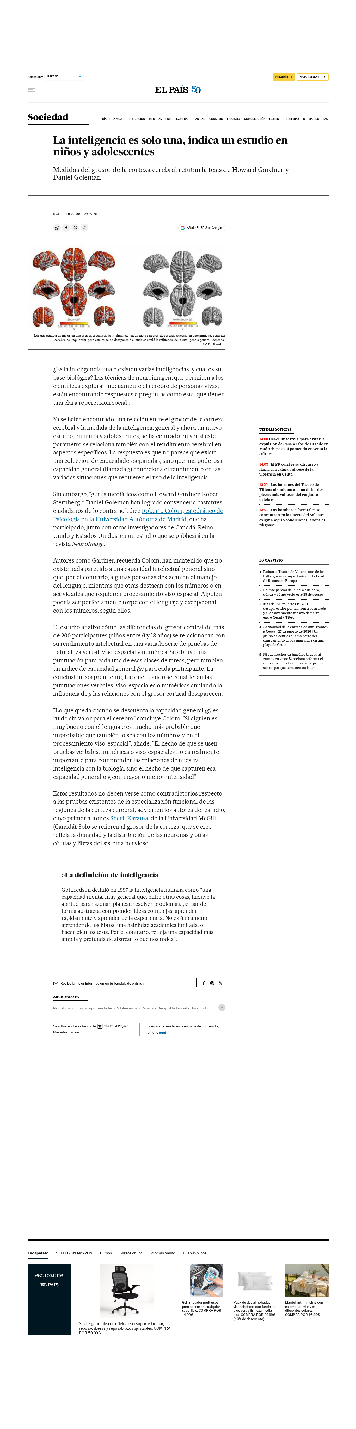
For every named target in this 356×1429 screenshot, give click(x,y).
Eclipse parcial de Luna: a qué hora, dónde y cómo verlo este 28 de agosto (293, 592)
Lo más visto (271, 560)
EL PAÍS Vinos (194, 1253)
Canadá (148, 1008)
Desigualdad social (172, 1008)
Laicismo (233, 119)
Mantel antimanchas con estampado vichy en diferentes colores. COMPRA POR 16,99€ (304, 1309)
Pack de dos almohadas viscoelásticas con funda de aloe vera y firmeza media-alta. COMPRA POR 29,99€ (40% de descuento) (254, 1311)
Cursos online (131, 1253)
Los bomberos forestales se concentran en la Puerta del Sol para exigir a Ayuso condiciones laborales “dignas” (292, 517)
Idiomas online (162, 1253)
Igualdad (183, 119)
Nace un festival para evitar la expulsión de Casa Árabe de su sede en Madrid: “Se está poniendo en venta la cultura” (293, 446)
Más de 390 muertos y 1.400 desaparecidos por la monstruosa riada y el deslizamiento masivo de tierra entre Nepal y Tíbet (294, 610)
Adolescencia (126, 1008)
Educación (137, 119)
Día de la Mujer (113, 119)
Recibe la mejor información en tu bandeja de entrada (102, 983)
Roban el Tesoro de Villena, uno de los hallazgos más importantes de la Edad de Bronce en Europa (293, 576)
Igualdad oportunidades (93, 1008)
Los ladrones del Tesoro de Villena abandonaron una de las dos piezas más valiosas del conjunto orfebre (291, 492)
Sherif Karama (129, 818)
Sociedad (48, 118)
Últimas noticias (315, 119)
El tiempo (292, 119)
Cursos (106, 1253)
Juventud (198, 1008)
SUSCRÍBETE (284, 77)
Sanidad (199, 119)
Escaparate (38, 1253)
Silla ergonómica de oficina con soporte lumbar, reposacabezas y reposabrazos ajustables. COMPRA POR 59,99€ (124, 1328)
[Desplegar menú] (32, 90)
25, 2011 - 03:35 (81, 214)
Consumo (216, 119)
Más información (66, 1032)
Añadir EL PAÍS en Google (204, 228)
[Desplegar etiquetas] (221, 1007)
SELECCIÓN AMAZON (74, 1253)
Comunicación (254, 119)
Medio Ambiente (160, 119)
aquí (162, 1032)
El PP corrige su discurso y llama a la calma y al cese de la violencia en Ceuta (289, 469)
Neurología (61, 1008)
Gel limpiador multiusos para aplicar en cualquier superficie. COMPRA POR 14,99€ (201, 1309)
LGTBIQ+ (275, 119)
